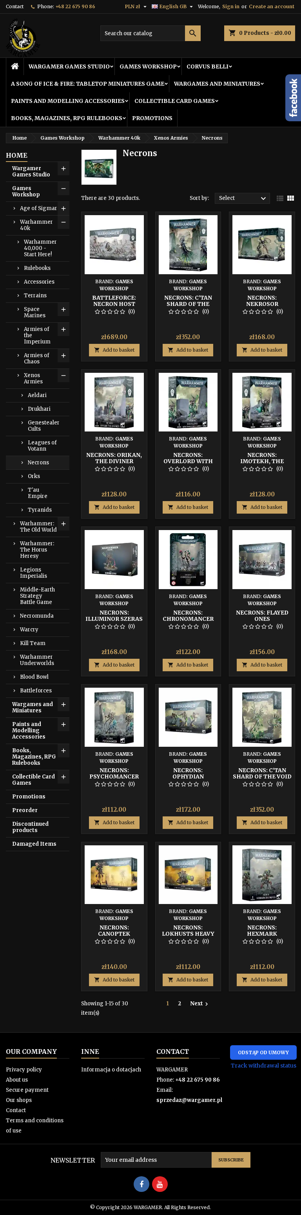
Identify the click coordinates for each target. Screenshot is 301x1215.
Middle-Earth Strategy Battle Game (37, 596)
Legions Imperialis (33, 572)
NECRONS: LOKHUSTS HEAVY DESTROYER (188, 934)
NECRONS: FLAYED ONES (262, 615)
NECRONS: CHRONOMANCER (188, 615)
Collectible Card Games (174, 100)
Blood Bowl (34, 677)
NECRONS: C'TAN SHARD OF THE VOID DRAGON (262, 776)
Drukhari (39, 409)
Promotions (152, 118)
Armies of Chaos (36, 358)
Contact (15, 6)
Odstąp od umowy (263, 1052)
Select (243, 198)
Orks (34, 476)
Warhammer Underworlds (37, 660)
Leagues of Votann (42, 445)
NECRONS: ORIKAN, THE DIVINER (114, 458)
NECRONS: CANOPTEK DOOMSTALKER (114, 934)
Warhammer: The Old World (38, 526)
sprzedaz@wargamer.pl (189, 1100)
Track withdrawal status (263, 1065)
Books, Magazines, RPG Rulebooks (66, 118)
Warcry (29, 629)
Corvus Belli (207, 66)
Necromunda (37, 616)
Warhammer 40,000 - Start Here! (40, 248)
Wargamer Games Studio (69, 66)
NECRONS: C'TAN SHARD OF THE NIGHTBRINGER (188, 304)
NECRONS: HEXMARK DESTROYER (262, 934)
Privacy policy (24, 1069)
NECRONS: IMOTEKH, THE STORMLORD (262, 461)
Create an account (271, 6)
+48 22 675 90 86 (75, 6)
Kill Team (32, 643)
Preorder (25, 810)
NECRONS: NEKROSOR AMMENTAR (262, 304)
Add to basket (114, 350)
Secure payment (27, 1090)
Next (200, 1003)
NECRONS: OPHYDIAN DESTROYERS (188, 776)
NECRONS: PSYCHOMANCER (114, 773)
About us (17, 1080)
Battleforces (36, 690)
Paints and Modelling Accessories (68, 100)
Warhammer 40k (36, 225)
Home (16, 155)
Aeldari (37, 395)
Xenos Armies (33, 378)
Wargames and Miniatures (217, 83)
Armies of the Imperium (37, 335)
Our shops (19, 1100)
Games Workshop (148, 66)
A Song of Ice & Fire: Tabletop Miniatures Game (87, 83)
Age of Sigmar (38, 208)
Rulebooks (37, 268)
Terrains (35, 295)
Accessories (39, 282)
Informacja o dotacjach (111, 1069)
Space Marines (34, 312)
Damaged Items (34, 844)
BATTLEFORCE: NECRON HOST (114, 300)
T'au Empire (37, 493)
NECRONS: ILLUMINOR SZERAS (114, 615)
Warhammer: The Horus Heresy (37, 549)
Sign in (230, 6)
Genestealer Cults (44, 425)
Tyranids (40, 510)
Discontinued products (30, 827)
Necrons (38, 462)
